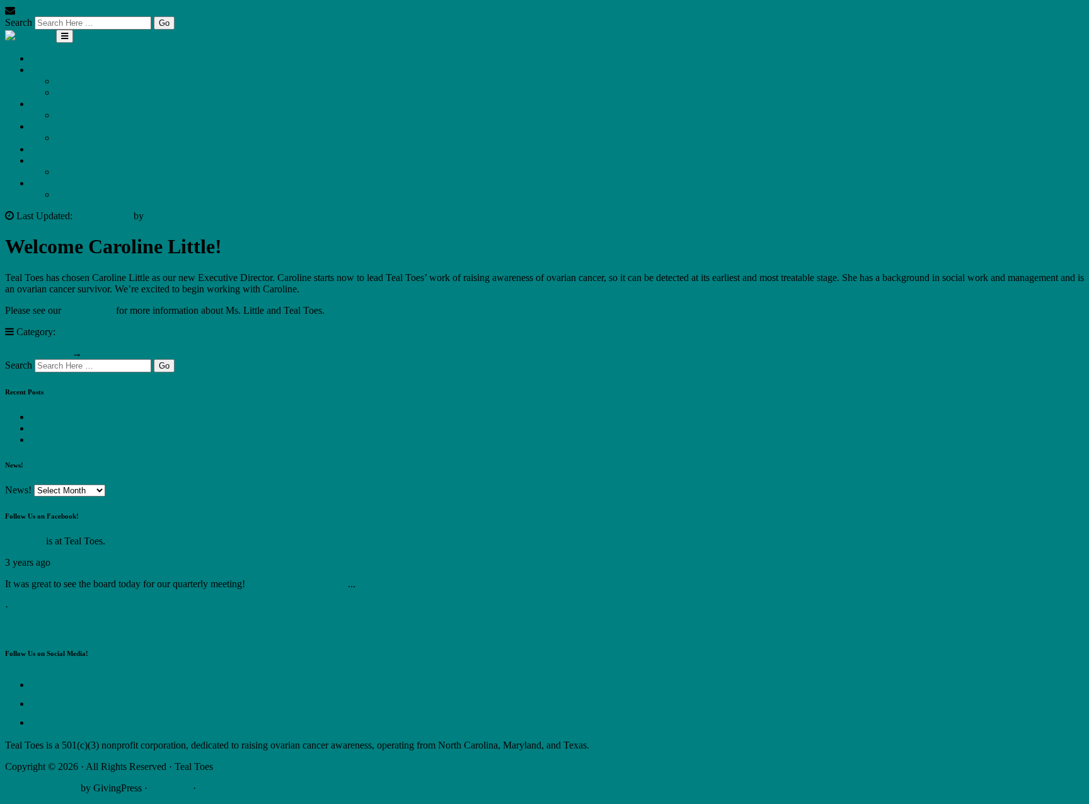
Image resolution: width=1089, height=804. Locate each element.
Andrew (162, 215)
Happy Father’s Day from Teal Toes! (103, 439)
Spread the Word (88, 115)
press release (88, 310)
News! (18, 490)
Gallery (45, 126)
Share (22, 606)
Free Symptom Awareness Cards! (96, 103)
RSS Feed (170, 788)
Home (42, 58)
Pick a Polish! (57, 149)
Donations (75, 194)
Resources (75, 171)
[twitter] (39, 703)
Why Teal (75, 92)
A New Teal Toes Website (82, 416)
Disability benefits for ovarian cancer (103, 428)
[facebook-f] (37, 722)
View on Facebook (43, 595)
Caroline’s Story (37, 353)
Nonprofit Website (41, 788)
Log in (212, 788)
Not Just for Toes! (91, 137)
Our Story (50, 69)
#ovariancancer (315, 583)
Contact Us (52, 183)
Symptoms (51, 160)
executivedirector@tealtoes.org (79, 10)
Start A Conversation (96, 81)
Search (18, 22)
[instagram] (39, 684)
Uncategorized (87, 331)
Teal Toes (24, 541)
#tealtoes (265, 583)
